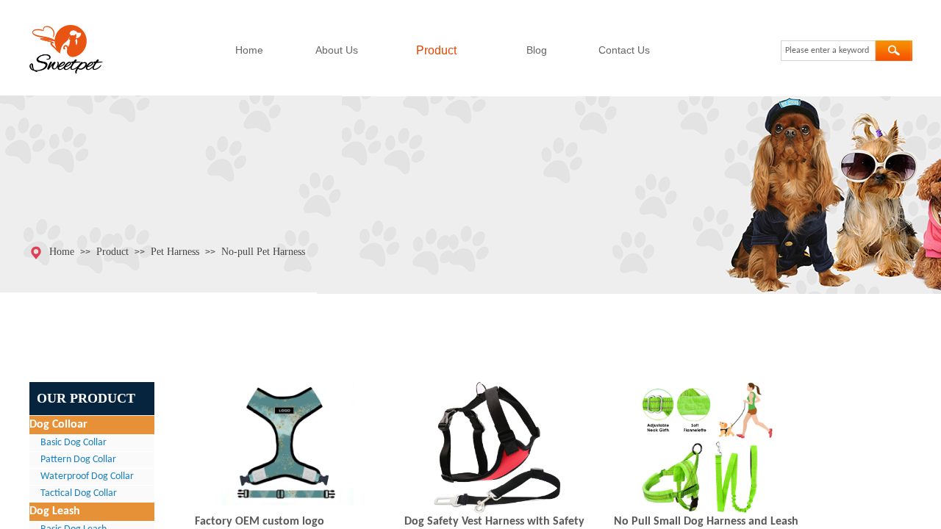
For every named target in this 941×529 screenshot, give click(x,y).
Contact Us (624, 50)
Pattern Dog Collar (78, 459)
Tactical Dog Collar (78, 493)
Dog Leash (54, 511)
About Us (336, 50)
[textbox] (828, 50)
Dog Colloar (58, 425)
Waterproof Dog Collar (87, 476)
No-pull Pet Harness (263, 251)
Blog (536, 50)
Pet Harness (175, 251)
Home (249, 50)
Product (436, 50)
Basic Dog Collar (73, 442)
